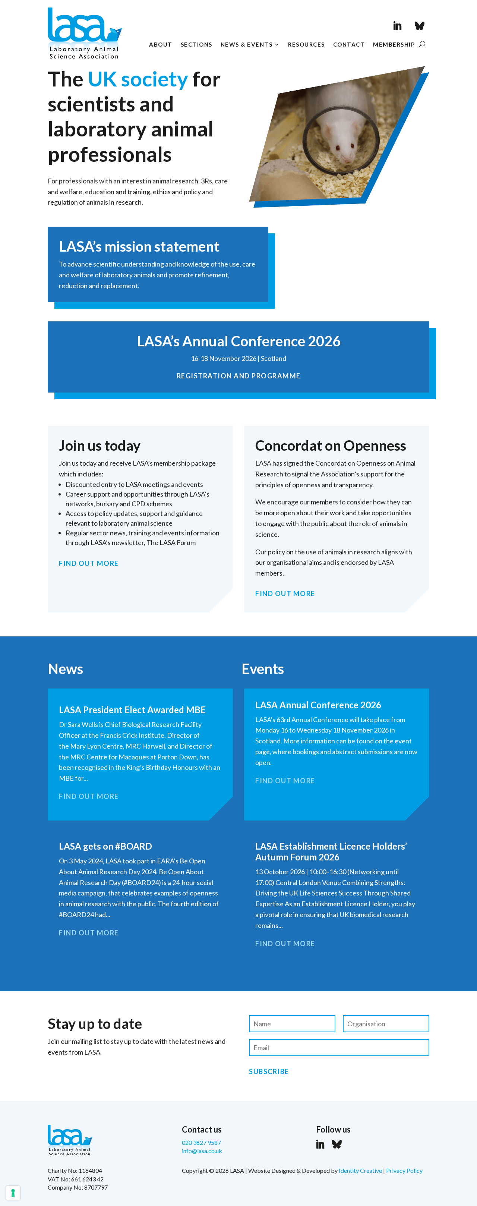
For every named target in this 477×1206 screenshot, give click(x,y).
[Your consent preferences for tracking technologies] (13, 1193)
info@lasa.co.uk (202, 1150)
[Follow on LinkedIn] (397, 26)
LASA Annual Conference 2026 (318, 704)
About (161, 45)
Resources (306, 45)
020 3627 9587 (201, 1142)
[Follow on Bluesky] (419, 26)
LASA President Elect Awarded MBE (132, 709)
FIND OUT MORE (89, 563)
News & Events (247, 45)
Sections (196, 45)
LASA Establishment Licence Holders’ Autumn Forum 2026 (331, 851)
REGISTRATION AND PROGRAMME (239, 376)
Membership (394, 45)
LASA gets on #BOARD (105, 846)
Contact (349, 45)
